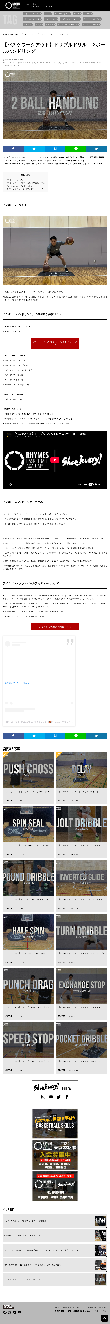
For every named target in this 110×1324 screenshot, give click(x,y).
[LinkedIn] (96, 149)
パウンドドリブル (75, 63)
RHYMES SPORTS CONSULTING (69, 1311)
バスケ (85, 63)
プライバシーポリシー (89, 1307)
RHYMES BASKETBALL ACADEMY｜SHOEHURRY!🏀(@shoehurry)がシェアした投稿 (41, 722)
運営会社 (57, 1307)
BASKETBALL (20, 60)
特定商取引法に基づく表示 (71, 1307)
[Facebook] (13, 149)
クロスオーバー (18, 63)
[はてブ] (55, 149)
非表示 (27, 175)
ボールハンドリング (11, 66)
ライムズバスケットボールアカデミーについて (24, 189)
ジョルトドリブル (31, 63)
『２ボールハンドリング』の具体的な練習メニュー (26, 183)
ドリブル (64, 63)
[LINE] (75, 149)
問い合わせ (102, 1307)
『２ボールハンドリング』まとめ (19, 186)
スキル (41, 63)
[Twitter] (34, 149)
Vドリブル (8, 63)
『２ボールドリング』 (15, 180)
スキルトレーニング (52, 63)
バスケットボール (95, 63)
